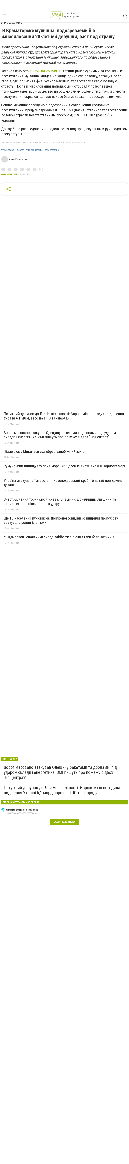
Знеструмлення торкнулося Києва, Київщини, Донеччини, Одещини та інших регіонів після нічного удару (60, 501)
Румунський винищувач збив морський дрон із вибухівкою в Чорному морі (64, 466)
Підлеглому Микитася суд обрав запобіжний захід (44, 451)
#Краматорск (8, 150)
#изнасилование (34, 150)
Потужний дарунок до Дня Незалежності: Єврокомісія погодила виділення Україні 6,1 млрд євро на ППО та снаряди (64, 416)
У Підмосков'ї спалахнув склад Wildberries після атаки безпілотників (59, 537)
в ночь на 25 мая (43, 71)
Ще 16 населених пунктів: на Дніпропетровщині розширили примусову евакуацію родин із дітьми (61, 520)
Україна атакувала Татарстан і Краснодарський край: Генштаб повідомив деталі (63, 482)
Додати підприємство (64, 821)
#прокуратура (52, 150)
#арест (20, 150)
